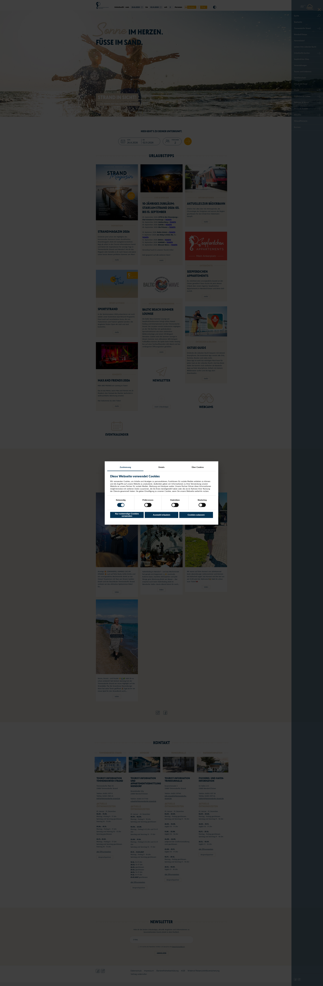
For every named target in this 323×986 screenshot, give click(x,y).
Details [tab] (161, 467)
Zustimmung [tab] (125, 467)
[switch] (148, 505)
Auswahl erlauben (161, 515)
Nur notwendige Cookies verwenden (127, 515)
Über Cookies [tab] (198, 467)
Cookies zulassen (196, 515)
